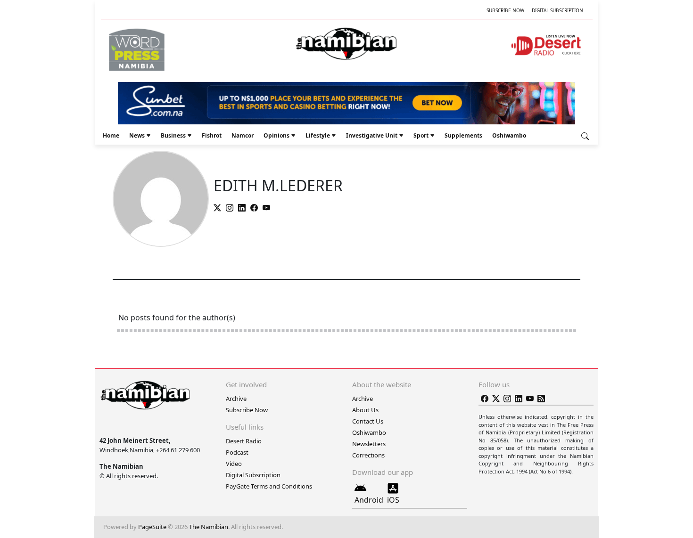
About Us (365, 410)
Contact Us (367, 421)
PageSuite (152, 526)
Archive (236, 398)
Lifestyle (317, 135)
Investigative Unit (371, 135)
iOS (393, 500)
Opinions (276, 135)
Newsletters (369, 444)
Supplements (463, 135)
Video (234, 463)
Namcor (242, 135)
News (137, 135)
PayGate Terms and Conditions (269, 486)
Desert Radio (244, 441)
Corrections (368, 455)
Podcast (237, 452)
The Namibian (208, 526)
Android (369, 500)
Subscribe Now (505, 10)
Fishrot (212, 135)
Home (111, 135)
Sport (421, 135)
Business (173, 135)
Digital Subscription (557, 10)
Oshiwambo (509, 135)
